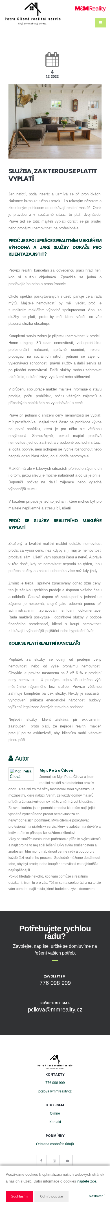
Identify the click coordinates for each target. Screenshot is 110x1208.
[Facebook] (41, 1160)
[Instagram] (54, 1160)
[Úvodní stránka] (32, 13)
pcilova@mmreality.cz (55, 1091)
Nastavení (96, 1196)
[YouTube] (67, 1160)
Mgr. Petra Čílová (56, 770)
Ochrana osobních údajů (55, 1144)
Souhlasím (19, 1196)
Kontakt (55, 1122)
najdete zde (86, 1181)
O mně (55, 1113)
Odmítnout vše (51, 1196)
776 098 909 (55, 1083)
